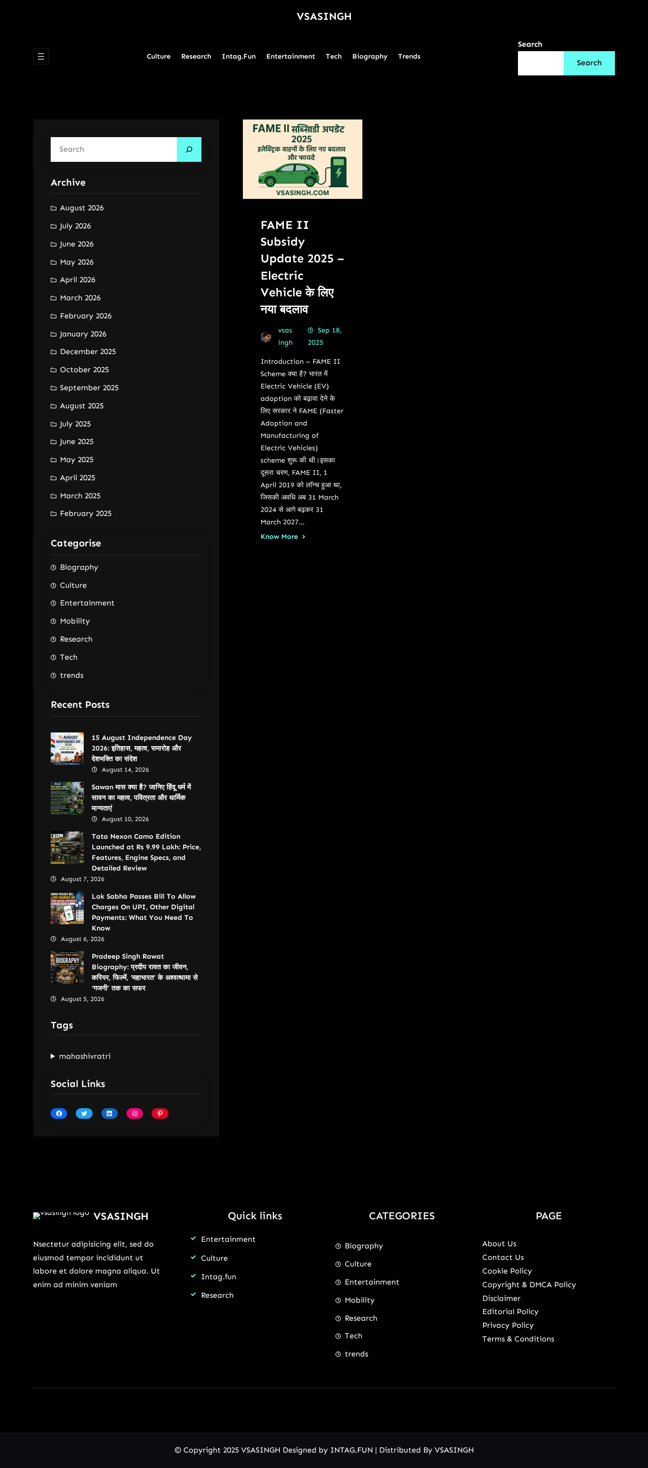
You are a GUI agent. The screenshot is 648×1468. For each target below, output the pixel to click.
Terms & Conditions (518, 1339)
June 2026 (76, 244)
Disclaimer (501, 1298)
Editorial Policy (510, 1311)
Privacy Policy (508, 1325)
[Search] (189, 149)
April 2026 (77, 279)
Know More (279, 536)
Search (530, 44)
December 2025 (88, 351)
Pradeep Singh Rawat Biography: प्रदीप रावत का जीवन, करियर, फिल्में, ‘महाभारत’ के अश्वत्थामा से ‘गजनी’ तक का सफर (145, 972)
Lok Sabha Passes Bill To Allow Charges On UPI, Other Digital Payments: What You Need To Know (144, 912)
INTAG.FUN (351, 1450)
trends (71, 675)
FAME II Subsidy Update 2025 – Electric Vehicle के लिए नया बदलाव (302, 266)
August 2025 (82, 406)
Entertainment (87, 603)
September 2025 (89, 387)
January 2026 (83, 334)
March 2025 (80, 496)
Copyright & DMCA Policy (529, 1284)
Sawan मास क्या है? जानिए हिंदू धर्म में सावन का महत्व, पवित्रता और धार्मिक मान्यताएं (141, 797)
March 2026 (80, 298)
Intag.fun (218, 1276)
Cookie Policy (507, 1271)
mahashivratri (85, 1056)
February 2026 (86, 316)
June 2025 (76, 441)
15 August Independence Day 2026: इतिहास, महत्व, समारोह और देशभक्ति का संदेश (142, 748)
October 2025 (84, 369)
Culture (73, 585)
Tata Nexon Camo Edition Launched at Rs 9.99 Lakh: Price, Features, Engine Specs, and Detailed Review (146, 852)
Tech (69, 657)
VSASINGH (324, 16)
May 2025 (76, 459)
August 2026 (82, 208)
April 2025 (77, 477)
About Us (499, 1243)
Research (76, 639)
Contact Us (503, 1257)
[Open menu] (41, 56)
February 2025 (86, 513)
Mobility (75, 621)
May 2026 (76, 262)
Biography (79, 567)
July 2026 (75, 226)
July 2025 (75, 424)
